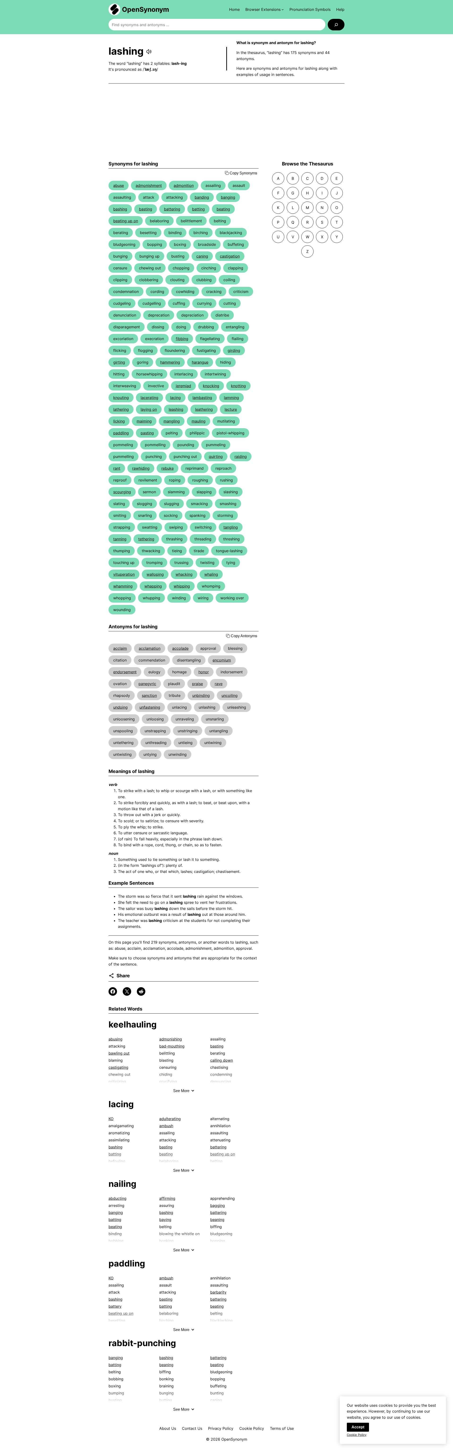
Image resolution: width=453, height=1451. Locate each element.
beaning (217, 1219)
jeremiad (183, 385)
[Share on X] (127, 991)
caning (202, 256)
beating (223, 209)
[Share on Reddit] (141, 991)
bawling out (119, 1053)
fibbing (182, 338)
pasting (147, 433)
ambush (166, 1125)
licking (119, 421)
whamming (123, 586)
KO (111, 1118)
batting (198, 209)
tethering (146, 539)
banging (228, 197)
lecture (231, 409)
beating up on (125, 220)
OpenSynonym (145, 9)
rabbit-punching (142, 1343)
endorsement (125, 672)
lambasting (202, 397)
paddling (121, 433)
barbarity (218, 1292)
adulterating (170, 1118)
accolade (180, 648)
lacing (175, 397)
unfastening (149, 707)
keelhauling (133, 1024)
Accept (358, 1427)
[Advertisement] (226, 122)
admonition (184, 185)
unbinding (201, 695)
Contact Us (192, 1428)
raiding (241, 456)
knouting (121, 397)
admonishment (149, 185)
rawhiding (141, 468)
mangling (172, 421)
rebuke (167, 468)
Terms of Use (282, 1428)
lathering (121, 409)
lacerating (149, 397)
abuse (118, 185)
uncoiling (230, 695)
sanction (149, 695)
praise (197, 683)
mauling (199, 421)
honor (203, 672)
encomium (222, 660)
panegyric (147, 683)
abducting (117, 1198)
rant (116, 468)
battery (115, 1306)
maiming (144, 421)
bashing (120, 209)
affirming (167, 1198)
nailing (122, 1184)
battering (172, 209)
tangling (230, 527)
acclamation (149, 648)
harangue (200, 362)
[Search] (336, 24)
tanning (119, 539)
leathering (204, 409)
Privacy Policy (220, 1428)
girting (119, 362)
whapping (153, 586)
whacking (184, 574)
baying (165, 1219)
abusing (115, 1039)
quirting (216, 456)
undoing (120, 707)
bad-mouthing (172, 1046)
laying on (149, 409)
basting (145, 209)
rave (218, 683)
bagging (217, 1205)
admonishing (170, 1039)
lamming (231, 397)
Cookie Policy (251, 1428)
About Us (167, 1428)
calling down (221, 1060)
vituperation (124, 574)
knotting (238, 385)
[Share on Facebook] (113, 991)
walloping (155, 574)
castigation (230, 256)
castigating (118, 1067)
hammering (170, 362)
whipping (182, 586)
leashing (176, 409)
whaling (211, 574)
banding (202, 197)
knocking (211, 385)
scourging (122, 491)
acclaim (120, 648)
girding (234, 350)
